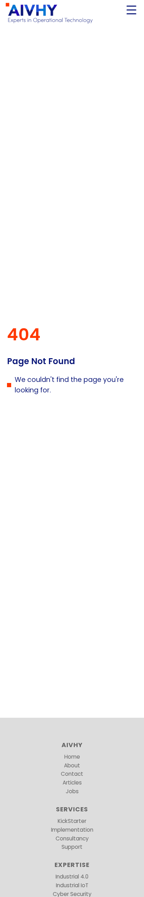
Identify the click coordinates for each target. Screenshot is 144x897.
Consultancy (72, 838)
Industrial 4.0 (72, 876)
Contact (72, 773)
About (72, 765)
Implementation (72, 829)
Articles (72, 782)
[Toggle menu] (131, 10)
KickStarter (72, 821)
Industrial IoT (72, 885)
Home (72, 756)
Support (72, 847)
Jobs (72, 791)
